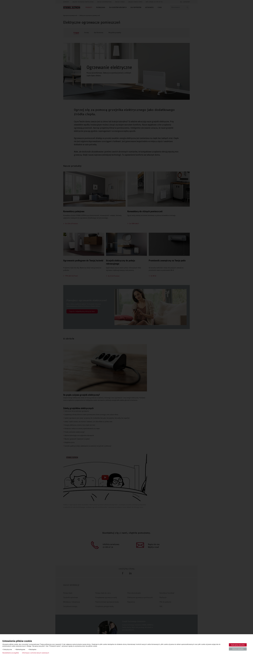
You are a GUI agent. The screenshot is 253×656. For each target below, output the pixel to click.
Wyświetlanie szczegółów (10, 653)
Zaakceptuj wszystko (238, 645)
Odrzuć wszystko (238, 649)
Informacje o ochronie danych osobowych (35, 653)
